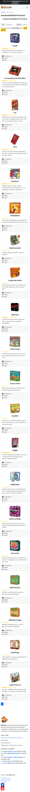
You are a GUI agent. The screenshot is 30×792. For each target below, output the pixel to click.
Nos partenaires (6, 743)
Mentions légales (6, 780)
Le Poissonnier (15, 1)
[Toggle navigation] (27, 7)
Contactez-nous (5, 778)
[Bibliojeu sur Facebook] (15, 785)
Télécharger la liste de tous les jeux (11, 745)
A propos (3, 782)
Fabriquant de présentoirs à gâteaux (12, 738)
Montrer (19, 24)
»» (9, 704)
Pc (1, 751)
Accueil (3, 12)
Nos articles (4, 740)
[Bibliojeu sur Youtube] (15, 788)
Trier (3, 24)
